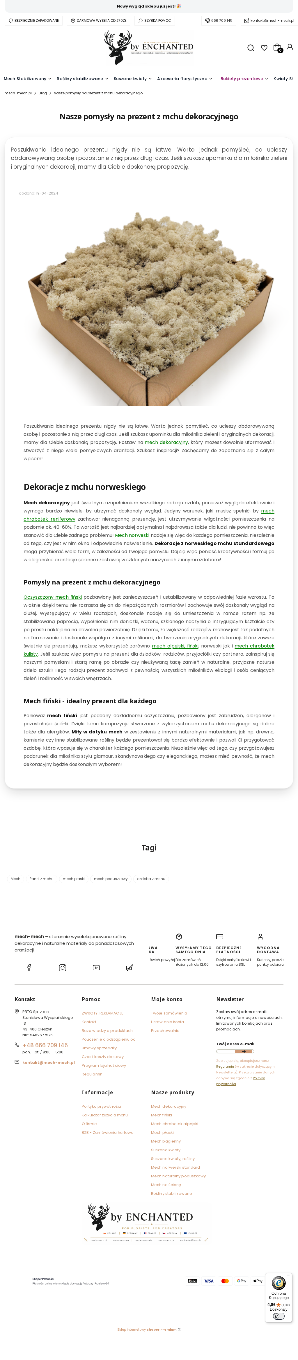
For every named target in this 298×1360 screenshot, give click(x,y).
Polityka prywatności (101, 1106)
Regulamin (92, 1074)
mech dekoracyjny (166, 442)
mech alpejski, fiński (175, 646)
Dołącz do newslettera (243, 1051)
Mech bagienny (166, 1141)
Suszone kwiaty (165, 1150)
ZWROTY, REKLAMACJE (102, 1013)
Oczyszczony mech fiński (53, 597)
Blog (43, 93)
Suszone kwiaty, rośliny (173, 1158)
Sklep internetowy (147, 1329)
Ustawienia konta (167, 1022)
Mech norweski (132, 535)
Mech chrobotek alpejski (174, 1124)
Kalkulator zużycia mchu (105, 1115)
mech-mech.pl (18, 93)
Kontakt (89, 1022)
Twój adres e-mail (235, 1044)
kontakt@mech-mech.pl (272, 20)
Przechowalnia (165, 1030)
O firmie (89, 1124)
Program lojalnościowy (104, 1065)
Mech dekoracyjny (169, 1106)
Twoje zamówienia (169, 1013)
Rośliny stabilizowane (171, 1193)
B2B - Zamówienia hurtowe (108, 1132)
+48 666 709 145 (45, 1045)
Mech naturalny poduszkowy (178, 1176)
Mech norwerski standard (175, 1167)
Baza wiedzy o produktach (107, 1030)
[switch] (279, 1316)
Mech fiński (161, 1115)
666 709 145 (222, 20)
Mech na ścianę (166, 1185)
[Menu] (288, 1276)
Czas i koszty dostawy (103, 1056)
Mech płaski (162, 1132)
